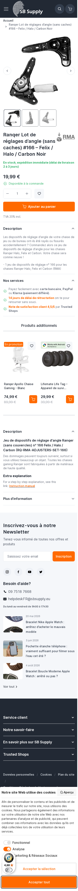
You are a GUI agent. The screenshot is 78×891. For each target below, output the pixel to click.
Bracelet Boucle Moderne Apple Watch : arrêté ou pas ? (48, 681)
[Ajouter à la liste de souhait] (39, 193)
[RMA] (66, 137)
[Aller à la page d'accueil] (28, 9)
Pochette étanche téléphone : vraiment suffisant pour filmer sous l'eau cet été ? (46, 658)
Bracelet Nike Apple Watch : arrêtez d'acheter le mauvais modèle (45, 634)
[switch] (8, 870)
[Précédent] (7, 71)
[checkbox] (16, 842)
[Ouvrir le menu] (7, 9)
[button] (66, 137)
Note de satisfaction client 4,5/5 (32, 306)
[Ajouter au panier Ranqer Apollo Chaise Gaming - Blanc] (33, 399)
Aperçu (69, 792)
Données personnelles (18, 782)
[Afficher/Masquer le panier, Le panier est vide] (70, 9)
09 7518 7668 (19, 599)
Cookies (46, 782)
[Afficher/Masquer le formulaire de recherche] (59, 9)
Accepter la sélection (39, 869)
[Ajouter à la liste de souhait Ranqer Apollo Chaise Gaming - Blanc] (32, 346)
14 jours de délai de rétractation (31, 298)
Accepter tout (39, 882)
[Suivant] (71, 71)
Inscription (61, 564)
